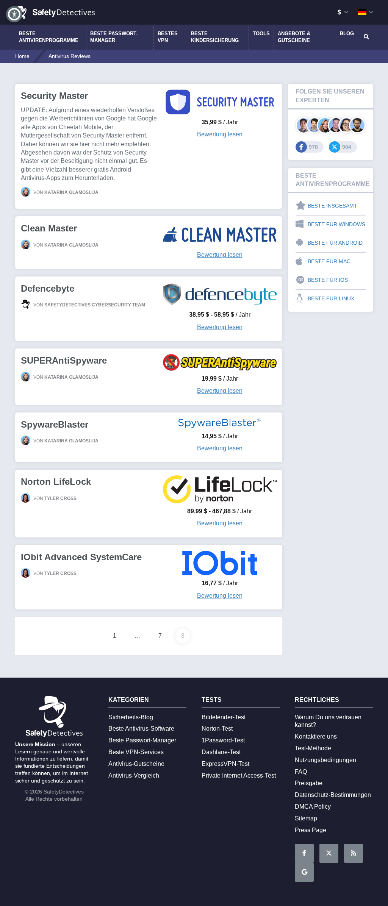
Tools (261, 33)
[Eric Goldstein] (336, 125)
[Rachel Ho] (346, 125)
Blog (347, 33)
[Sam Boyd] (314, 125)
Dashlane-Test (221, 752)
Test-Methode (313, 748)
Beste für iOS (328, 280)
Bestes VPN (168, 37)
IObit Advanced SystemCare (81, 557)
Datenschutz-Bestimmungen (333, 795)
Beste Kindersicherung (215, 37)
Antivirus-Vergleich (133, 775)
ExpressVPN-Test (225, 764)
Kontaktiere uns (316, 736)
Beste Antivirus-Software (141, 728)
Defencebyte (47, 288)
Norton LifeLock (56, 481)
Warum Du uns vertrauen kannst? (328, 721)
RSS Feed (353, 853)
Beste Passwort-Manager (114, 37)
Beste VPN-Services (136, 752)
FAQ (301, 772)
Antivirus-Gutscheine (136, 764)
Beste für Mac (329, 261)
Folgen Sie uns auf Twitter (328, 853)
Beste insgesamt (332, 206)
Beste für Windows (336, 224)
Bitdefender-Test (224, 717)
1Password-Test (223, 740)
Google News (304, 872)
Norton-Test (217, 728)
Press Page (310, 830)
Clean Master (49, 228)
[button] (14, 14)
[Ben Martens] (304, 125)
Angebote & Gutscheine (294, 37)
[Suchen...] (365, 37)
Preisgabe (308, 783)
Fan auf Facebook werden (304, 853)
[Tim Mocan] (357, 125)
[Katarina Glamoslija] (325, 125)
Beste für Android (335, 243)
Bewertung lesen (219, 134)
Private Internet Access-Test (239, 775)
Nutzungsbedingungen (325, 760)
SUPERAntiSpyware (64, 360)
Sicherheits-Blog (130, 717)
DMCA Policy (313, 806)
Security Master (54, 96)
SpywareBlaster (54, 424)
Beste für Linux (331, 298)
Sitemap (306, 818)
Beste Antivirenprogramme (48, 37)
